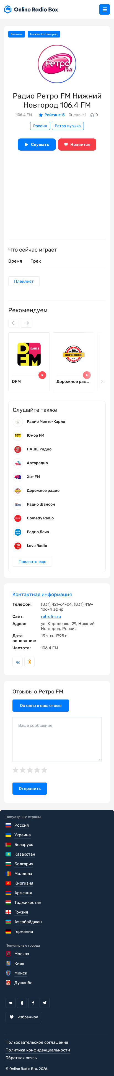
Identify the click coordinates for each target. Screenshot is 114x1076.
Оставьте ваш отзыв (41, 705)
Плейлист (24, 281)
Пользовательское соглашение (37, 1042)
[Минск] (9, 973)
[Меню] (104, 9)
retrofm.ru (51, 616)
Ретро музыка (68, 126)
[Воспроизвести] (42, 375)
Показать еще (32, 561)
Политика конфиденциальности (38, 1050)
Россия (40, 126)
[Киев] (9, 963)
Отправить (30, 788)
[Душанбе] (9, 983)
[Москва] (9, 954)
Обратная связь (21, 1057)
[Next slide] (26, 323)
